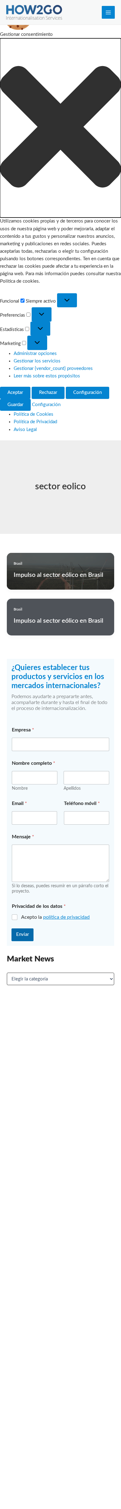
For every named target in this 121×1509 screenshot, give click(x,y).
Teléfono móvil (82, 803)
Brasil (18, 563)
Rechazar (48, 392)
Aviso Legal (25, 429)
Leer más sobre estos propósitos (47, 376)
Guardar (15, 404)
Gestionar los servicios (37, 361)
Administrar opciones (35, 353)
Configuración (87, 392)
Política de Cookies (33, 414)
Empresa (23, 729)
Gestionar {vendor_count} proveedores (53, 368)
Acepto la (55, 917)
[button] (60, 128)
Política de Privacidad (35, 421)
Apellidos (72, 788)
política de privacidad (66, 917)
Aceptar (15, 392)
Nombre (20, 788)
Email (19, 803)
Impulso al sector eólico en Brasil (58, 575)
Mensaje (23, 836)
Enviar (22, 934)
